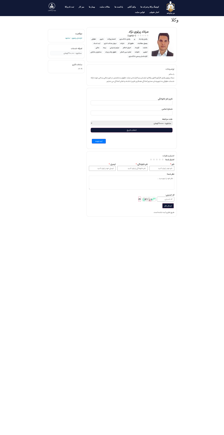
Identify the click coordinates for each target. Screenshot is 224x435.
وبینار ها (92, 7)
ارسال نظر (168, 205)
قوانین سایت (140, 12)
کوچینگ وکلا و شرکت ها (149, 7)
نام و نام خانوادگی (165, 99)
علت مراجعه (167, 119)
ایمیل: (112, 164)
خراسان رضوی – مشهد (73, 38)
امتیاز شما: (169, 160)
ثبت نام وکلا (69, 7)
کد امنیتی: (169, 195)
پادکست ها (119, 7)
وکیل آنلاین (132, 7)
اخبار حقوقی (154, 12)
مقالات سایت (105, 7)
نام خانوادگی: (142, 164)
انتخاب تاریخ (131, 130)
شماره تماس (167, 109)
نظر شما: (170, 174)
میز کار (81, 7)
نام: (172, 164)
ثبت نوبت (98, 141)
